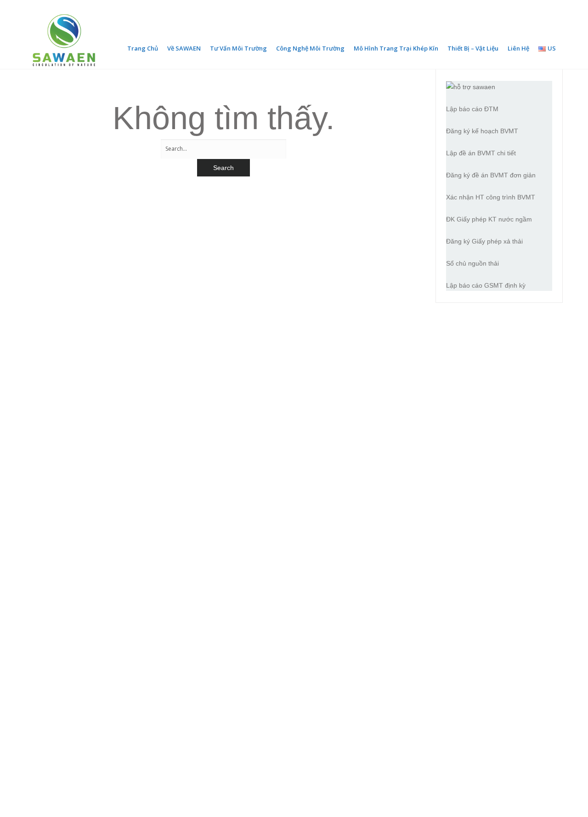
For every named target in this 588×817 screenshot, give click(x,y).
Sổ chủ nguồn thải (472, 263)
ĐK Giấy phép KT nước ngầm (489, 219)
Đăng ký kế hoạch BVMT (482, 131)
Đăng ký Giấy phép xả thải (484, 241)
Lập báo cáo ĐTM (472, 109)
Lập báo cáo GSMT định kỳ (486, 285)
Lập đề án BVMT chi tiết (481, 153)
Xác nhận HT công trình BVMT (490, 197)
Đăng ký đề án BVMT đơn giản (491, 175)
